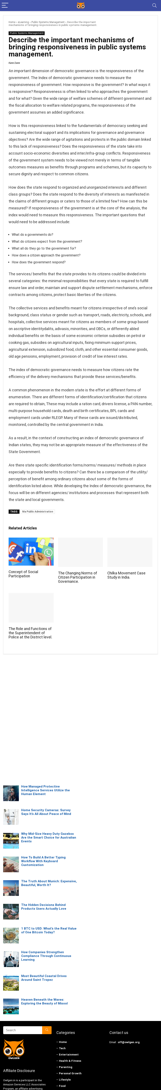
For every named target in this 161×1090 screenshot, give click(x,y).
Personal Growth (70, 1073)
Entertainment (69, 1054)
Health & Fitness (70, 1060)
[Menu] (5, 5)
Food (62, 1085)
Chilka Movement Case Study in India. (126, 575)
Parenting (65, 1067)
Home (12, 22)
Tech (62, 1048)
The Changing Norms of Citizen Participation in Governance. (77, 577)
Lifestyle (65, 1079)
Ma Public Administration (37, 511)
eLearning (23, 22)
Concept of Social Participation (23, 574)
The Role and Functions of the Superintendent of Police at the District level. (30, 633)
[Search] (154, 5)
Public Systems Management (48, 22)
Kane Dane (14, 62)
